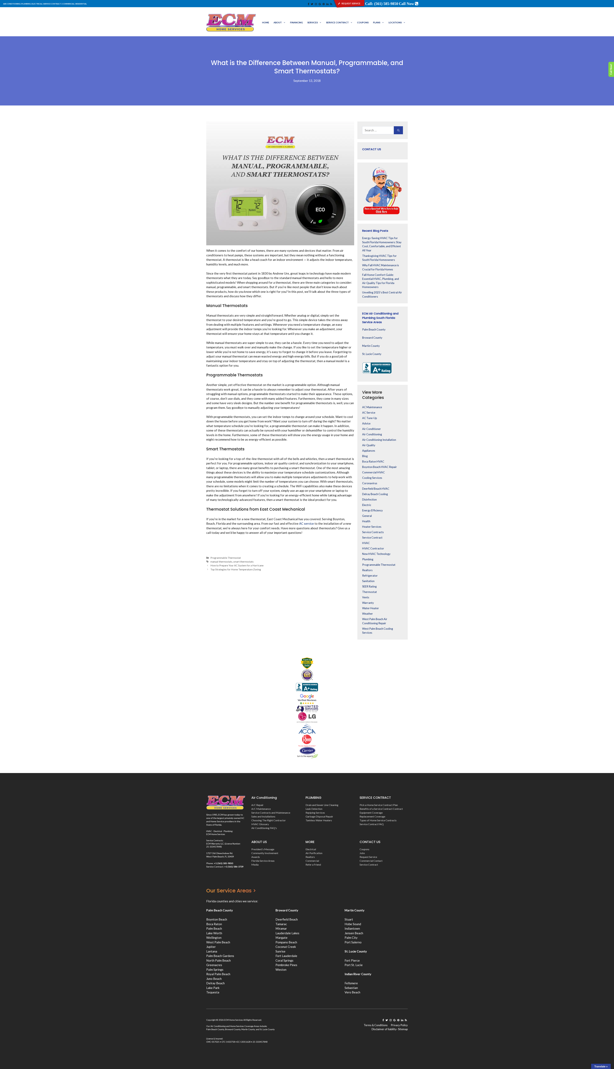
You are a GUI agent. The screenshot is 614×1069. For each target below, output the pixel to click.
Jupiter (211, 946)
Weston (281, 969)
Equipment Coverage (371, 812)
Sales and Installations (263, 816)
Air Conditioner (371, 429)
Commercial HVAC (373, 472)
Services (312, 22)
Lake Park (213, 988)
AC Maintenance (372, 407)
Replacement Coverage (372, 816)
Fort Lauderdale (286, 956)
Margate (281, 937)
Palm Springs (214, 969)
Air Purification (314, 853)
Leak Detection (314, 808)
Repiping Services (315, 812)
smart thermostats (243, 561)
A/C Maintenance (261, 808)
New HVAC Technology (376, 554)
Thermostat (369, 592)
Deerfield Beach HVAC (375, 488)
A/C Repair (257, 804)
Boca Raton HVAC (373, 461)
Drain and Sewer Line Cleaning (322, 804)
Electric (366, 505)
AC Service (368, 412)
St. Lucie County (371, 354)
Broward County (372, 337)
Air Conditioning (372, 434)
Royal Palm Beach (218, 974)
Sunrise (280, 951)
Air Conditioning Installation (379, 439)
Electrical (311, 849)
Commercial (312, 860)
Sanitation (368, 581)
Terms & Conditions (376, 1025)
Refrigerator (370, 575)
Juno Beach (214, 978)
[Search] (398, 130)
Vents (365, 597)
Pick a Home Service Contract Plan (379, 804)
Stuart (349, 919)
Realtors (367, 570)
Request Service (368, 856)
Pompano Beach (286, 942)
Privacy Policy (399, 1025)
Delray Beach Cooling (375, 494)
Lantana (211, 951)
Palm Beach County (374, 329)
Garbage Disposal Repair (319, 816)
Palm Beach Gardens (220, 956)
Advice (366, 423)
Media (255, 864)
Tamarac (281, 924)
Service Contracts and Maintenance (270, 812)
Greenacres (214, 965)
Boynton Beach (216, 919)
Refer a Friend (313, 864)
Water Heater (370, 608)
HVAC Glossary (260, 824)
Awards (255, 856)
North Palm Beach (218, 960)
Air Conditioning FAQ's (264, 827)
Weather (367, 613)
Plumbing (367, 559)
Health (366, 521)
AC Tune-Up (369, 418)
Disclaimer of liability (384, 1029)
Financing (296, 22)
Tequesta (212, 992)
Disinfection (369, 499)
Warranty (368, 602)
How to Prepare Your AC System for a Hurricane (237, 565)
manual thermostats (221, 561)
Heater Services (371, 526)
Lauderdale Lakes (287, 933)
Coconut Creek (286, 946)
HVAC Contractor (373, 548)
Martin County (371, 345)
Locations (395, 22)
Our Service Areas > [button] (231, 890)
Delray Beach (215, 983)
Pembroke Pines (286, 965)
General (367, 515)
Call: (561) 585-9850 (381, 4)
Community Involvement (264, 853)
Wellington (213, 937)
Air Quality (368, 445)
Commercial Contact (371, 860)
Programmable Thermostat (225, 557)
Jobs (362, 853)
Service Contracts (373, 532)
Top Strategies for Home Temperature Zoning (235, 569)
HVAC (366, 543)
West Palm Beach (218, 942)
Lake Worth (214, 933)
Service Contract (337, 22)
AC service (306, 523)
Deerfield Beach (287, 919)
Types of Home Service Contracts (378, 820)
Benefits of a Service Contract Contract (381, 808)
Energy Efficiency (372, 510)
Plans (376, 22)
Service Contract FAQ (372, 824)
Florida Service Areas (263, 860)
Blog (365, 456)
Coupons (363, 22)
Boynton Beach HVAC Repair (379, 467)
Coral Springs (284, 960)
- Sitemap (402, 1029)
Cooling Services (372, 477)
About (278, 22)
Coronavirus (369, 483)
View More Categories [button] (373, 395)
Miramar (281, 928)
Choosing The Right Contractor (268, 820)
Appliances (368, 450)
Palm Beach (214, 928)
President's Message (262, 849)
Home (265, 22)
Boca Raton (214, 924)
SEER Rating (369, 586)
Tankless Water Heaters (319, 820)
